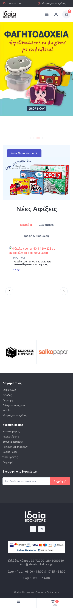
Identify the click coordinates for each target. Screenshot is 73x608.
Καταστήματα (11, 436)
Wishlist (7, 410)
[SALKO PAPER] (53, 352)
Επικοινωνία (9, 390)
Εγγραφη (8, 400)
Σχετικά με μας (11, 431)
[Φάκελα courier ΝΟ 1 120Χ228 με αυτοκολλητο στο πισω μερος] (36, 250)
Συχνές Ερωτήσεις (13, 441)
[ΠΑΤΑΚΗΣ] (20, 352)
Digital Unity (53, 592)
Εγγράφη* (60, 481)
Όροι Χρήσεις (10, 457)
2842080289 (14, 3)
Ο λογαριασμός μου (14, 405)
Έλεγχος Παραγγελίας (54, 3)
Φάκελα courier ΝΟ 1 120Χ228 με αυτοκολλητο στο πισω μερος (32, 263)
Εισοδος (7, 395)
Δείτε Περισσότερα (22, 153)
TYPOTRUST (19, 258)
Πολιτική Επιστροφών (15, 446)
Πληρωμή (8, 462)
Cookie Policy (10, 452)
